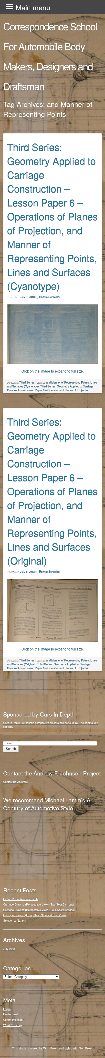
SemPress (86, 1048)
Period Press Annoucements (20, 899)
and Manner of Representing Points (67, 382)
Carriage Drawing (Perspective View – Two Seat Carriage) (38, 904)
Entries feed (10, 1014)
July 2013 (9, 949)
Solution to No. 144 (14, 920)
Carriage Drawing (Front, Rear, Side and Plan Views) (35, 915)
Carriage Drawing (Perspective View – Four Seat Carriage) (39, 910)
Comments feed (12, 1019)
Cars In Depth (11, 723)
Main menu (33, 7)
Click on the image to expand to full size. (52, 370)
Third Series (26, 382)
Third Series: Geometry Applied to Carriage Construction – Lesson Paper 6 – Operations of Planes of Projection (50, 388)
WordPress (50, 1048)
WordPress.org (12, 1025)
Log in (6, 1009)
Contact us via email (15, 782)
